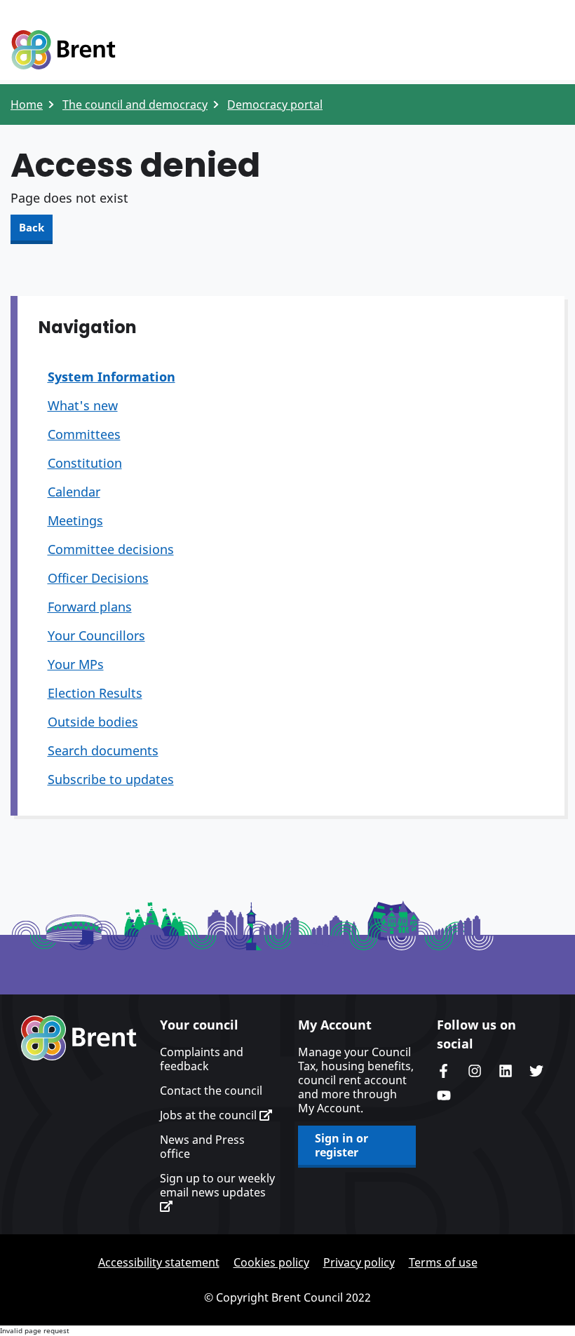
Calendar (74, 491)
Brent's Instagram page (475, 1071)
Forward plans (90, 606)
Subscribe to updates (111, 779)
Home (27, 104)
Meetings (75, 520)
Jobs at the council (209, 1115)
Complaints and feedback (201, 1059)
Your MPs (76, 664)
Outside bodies (93, 721)
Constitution (85, 462)
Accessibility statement (158, 1262)
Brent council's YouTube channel (444, 1095)
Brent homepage (79, 1038)
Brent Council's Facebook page (444, 1071)
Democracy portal (275, 104)
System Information (111, 376)
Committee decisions (111, 549)
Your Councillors (96, 635)
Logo (63, 50)
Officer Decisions (98, 577)
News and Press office (202, 1147)
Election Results (95, 692)
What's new (83, 405)
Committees (84, 434)
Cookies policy (271, 1262)
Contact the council (211, 1091)
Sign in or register (341, 1145)
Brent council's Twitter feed (536, 1071)
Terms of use (443, 1262)
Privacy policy (359, 1262)
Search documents (103, 750)
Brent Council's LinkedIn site (506, 1071)
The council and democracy (135, 104)
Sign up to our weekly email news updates (217, 1185)
